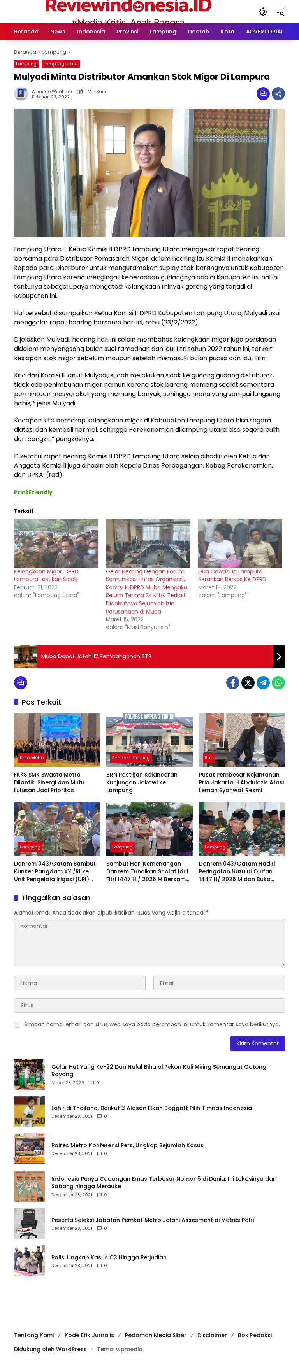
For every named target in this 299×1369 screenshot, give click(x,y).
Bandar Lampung (131, 758)
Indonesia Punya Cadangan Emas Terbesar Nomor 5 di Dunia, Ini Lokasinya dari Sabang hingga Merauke (163, 1182)
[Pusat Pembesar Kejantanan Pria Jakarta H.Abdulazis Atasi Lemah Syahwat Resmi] (242, 740)
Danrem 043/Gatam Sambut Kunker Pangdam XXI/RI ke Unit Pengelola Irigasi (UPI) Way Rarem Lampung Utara (55, 871)
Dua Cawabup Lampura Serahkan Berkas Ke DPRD (232, 576)
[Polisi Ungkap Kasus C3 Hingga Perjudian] (29, 1260)
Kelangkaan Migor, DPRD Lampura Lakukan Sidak (46, 576)
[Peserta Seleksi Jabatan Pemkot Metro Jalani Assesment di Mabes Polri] (29, 1223)
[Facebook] (232, 682)
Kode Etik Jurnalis (89, 1335)
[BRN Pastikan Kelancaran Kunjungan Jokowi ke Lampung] (149, 740)
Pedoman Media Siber (155, 1335)
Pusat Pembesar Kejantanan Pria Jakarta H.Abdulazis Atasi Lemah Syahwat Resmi (241, 782)
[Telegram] (263, 682)
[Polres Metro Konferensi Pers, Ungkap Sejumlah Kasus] (29, 1148)
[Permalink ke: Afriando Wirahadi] (23, 94)
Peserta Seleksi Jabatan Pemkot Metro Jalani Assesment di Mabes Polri (152, 1220)
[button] (263, 11)
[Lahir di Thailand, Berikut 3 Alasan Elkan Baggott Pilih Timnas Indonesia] (29, 1111)
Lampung (26, 64)
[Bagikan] (278, 93)
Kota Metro (32, 758)
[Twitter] (248, 682)
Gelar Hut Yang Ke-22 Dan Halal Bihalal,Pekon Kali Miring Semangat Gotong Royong (158, 1070)
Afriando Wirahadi (52, 91)
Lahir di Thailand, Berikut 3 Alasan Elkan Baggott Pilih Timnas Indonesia (151, 1108)
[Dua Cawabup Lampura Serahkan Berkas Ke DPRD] (240, 543)
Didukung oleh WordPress (50, 1349)
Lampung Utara (61, 64)
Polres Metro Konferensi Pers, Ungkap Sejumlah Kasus (127, 1145)
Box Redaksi (255, 1335)
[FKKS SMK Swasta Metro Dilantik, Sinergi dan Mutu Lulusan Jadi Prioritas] (57, 740)
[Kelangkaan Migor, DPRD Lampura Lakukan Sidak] (56, 543)
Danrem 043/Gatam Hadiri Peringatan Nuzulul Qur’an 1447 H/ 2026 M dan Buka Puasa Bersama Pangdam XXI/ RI (237, 871)
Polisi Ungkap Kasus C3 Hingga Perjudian (109, 1257)
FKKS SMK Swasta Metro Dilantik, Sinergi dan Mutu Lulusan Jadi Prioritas (49, 782)
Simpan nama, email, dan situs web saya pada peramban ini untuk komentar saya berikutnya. (152, 1024)
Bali (209, 758)
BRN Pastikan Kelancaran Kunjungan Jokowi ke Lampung (142, 782)
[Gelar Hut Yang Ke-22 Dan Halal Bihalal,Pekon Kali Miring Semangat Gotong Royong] (29, 1074)
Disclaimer (212, 1335)
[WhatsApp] (278, 682)
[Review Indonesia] (128, 11)
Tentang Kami (34, 1335)
